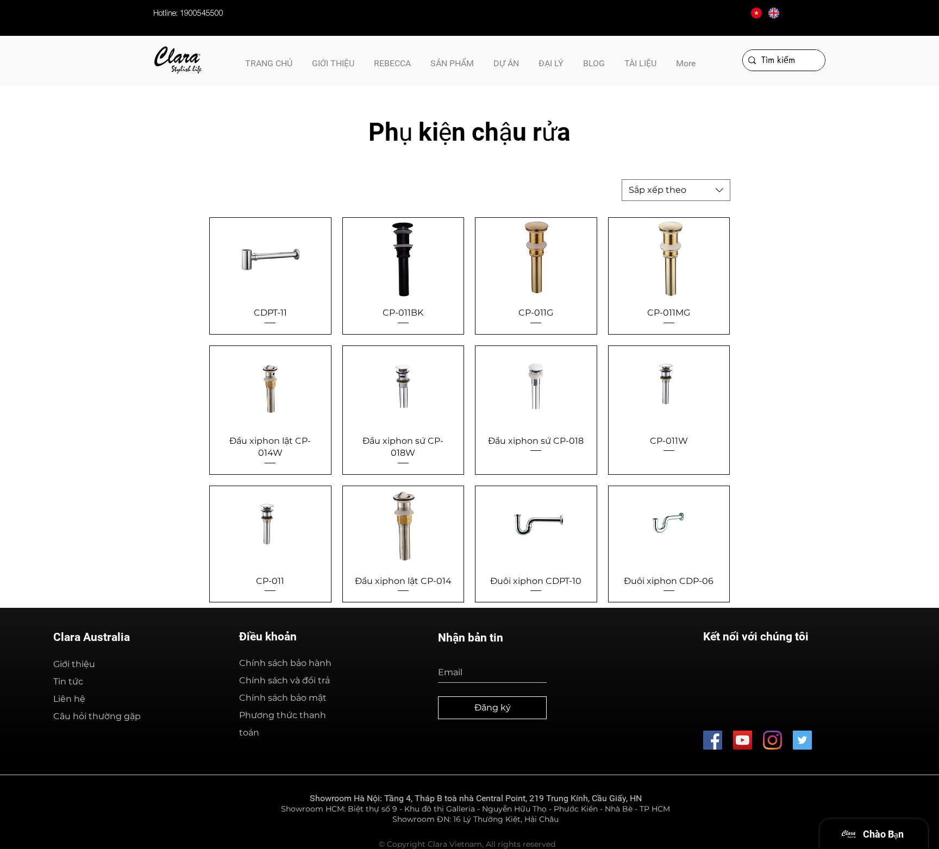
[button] (640, 58)
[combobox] (676, 190)
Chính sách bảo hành (285, 663)
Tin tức (68, 681)
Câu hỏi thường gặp (97, 716)
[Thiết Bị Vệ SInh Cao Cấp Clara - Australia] (712, 740)
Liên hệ (69, 699)
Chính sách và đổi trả (284, 680)
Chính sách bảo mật (283, 698)
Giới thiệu (74, 664)
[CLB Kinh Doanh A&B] (802, 740)
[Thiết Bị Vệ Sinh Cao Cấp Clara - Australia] (742, 740)
